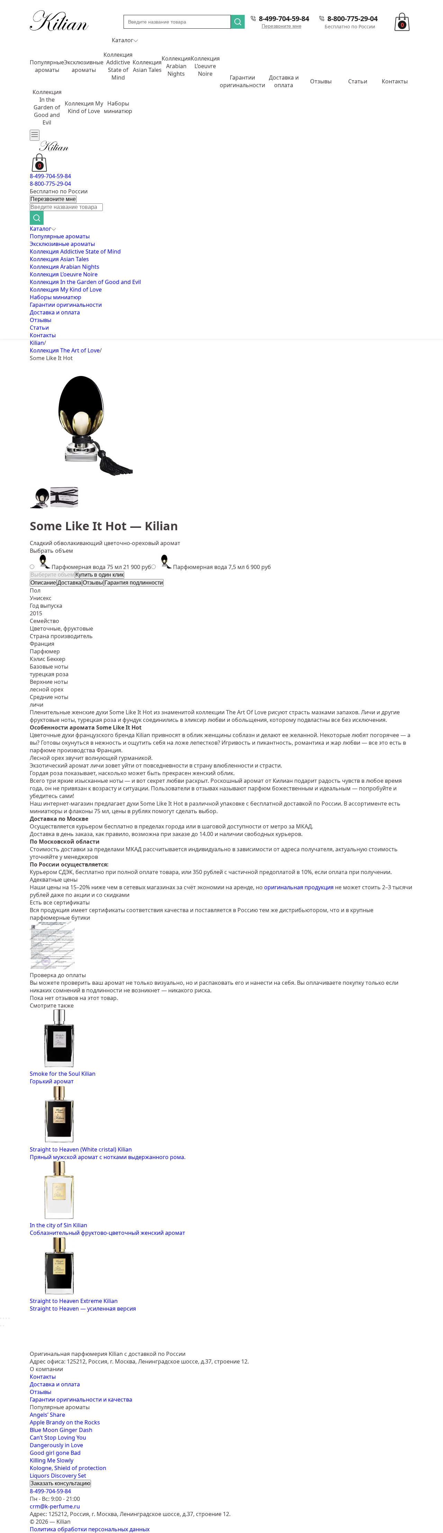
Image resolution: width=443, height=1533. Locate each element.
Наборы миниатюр (118, 107)
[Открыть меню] (34, 135)
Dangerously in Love (56, 1445)
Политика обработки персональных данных (90, 1529)
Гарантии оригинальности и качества (81, 1399)
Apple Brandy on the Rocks (65, 1422)
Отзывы (321, 81)
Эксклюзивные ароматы (83, 66)
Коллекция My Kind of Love (84, 107)
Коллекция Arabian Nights (176, 66)
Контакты (395, 81)
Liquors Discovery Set (58, 1475)
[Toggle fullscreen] (6, 1318)
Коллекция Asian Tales (147, 66)
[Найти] (238, 22)
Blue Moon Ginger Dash (61, 1430)
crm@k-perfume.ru (55, 1506)
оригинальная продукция (299, 887)
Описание (43, 583)
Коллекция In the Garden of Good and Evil (47, 107)
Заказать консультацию (60, 1483)
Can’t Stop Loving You (58, 1437)
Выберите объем (52, 575)
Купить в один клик (99, 575)
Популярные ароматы (47, 66)
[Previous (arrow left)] (0, 1326)
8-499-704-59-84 (284, 18)
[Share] (3, 1318)
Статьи (357, 81)
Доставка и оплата (284, 81)
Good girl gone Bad (55, 1453)
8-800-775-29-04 (352, 18)
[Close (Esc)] (0, 1318)
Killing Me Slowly (51, 1460)
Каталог (122, 40)
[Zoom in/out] (9, 1318)
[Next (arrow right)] (3, 1326)
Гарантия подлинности (134, 583)
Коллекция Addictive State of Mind (118, 66)
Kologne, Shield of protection (68, 1468)
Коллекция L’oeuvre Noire (205, 66)
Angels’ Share (47, 1415)
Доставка (69, 583)
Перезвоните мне (281, 26)
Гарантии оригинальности (242, 81)
